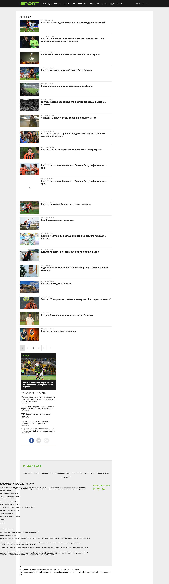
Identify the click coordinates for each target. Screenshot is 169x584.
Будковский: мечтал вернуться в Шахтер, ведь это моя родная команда (74, 269)
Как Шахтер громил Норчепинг (58, 220)
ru (137, 4)
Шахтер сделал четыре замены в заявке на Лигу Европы (71, 149)
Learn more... (91, 572)
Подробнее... (75, 569)
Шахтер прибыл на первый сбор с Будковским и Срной (70, 251)
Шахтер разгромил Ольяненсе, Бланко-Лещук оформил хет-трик (73, 166)
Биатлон (66, 4)
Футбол (57, 4)
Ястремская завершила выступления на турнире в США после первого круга (38, 429)
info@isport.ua (13, 493)
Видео (26, 355)
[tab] (31, 440)
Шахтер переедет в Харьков (56, 283)
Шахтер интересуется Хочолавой (59, 331)
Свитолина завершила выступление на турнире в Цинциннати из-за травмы (38, 407)
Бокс (74, 4)
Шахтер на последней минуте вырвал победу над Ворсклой (73, 22)
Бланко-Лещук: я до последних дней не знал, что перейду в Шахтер (73, 237)
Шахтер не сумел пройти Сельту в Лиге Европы (66, 70)
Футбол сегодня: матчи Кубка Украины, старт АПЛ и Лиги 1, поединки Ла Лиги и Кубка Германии (38, 399)
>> (49, 347)
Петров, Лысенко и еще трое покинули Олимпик (67, 315)
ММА (107, 473)
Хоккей (101, 473)
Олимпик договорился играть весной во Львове (67, 86)
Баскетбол (94, 4)
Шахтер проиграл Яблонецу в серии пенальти (66, 204)
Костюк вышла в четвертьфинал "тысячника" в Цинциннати (35, 422)
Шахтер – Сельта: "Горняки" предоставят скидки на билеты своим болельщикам (73, 135)
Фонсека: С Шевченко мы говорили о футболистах (68, 117)
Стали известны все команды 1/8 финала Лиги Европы (70, 54)
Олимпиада (46, 4)
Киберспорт (83, 4)
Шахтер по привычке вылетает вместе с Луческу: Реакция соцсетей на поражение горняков (72, 40)
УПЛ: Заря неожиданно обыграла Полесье (35, 415)
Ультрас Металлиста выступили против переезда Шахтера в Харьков (73, 103)
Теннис (104, 4)
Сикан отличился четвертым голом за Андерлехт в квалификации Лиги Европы (38, 384)
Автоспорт (66, 477)
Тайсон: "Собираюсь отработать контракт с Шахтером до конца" (76, 299)
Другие (120, 4)
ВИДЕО (112, 4)
